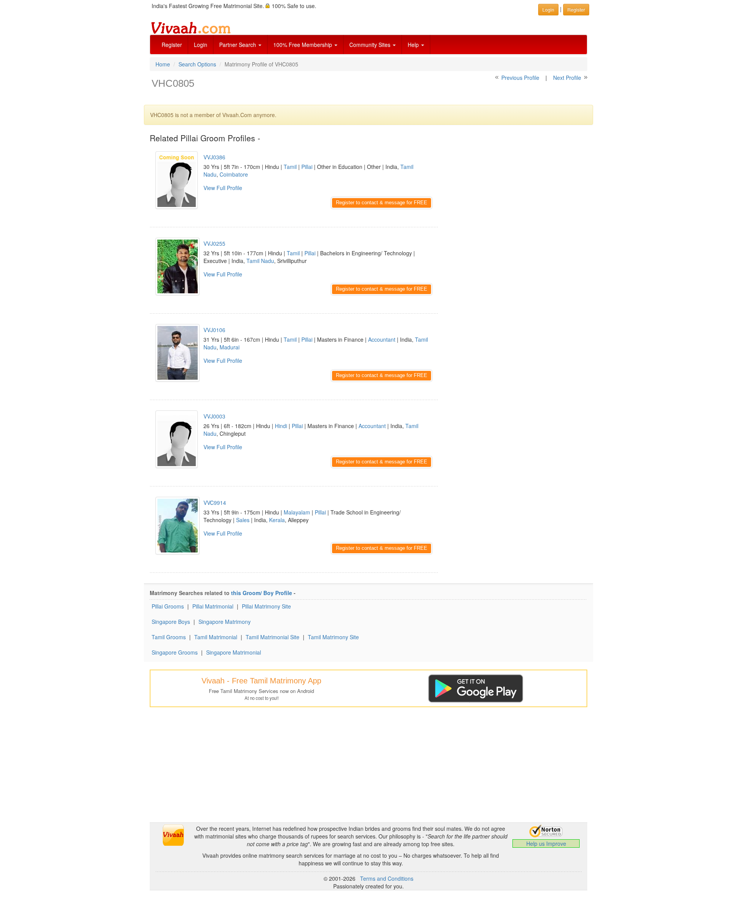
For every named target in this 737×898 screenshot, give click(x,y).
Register (172, 44)
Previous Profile (520, 77)
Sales (243, 520)
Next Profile (567, 77)
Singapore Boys (171, 621)
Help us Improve (546, 843)
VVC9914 (214, 502)
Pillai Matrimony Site (266, 606)
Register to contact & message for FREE (381, 202)
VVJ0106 (214, 330)
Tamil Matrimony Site (333, 637)
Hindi (281, 426)
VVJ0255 (214, 243)
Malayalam (297, 512)
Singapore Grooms (175, 652)
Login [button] (548, 9)
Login (200, 44)
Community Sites (370, 44)
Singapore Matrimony (224, 621)
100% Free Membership (303, 44)
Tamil (290, 166)
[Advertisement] (518, 197)
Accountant (381, 339)
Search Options (197, 64)
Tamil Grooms (169, 637)
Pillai (306, 166)
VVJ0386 (214, 157)
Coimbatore (234, 174)
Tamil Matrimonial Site (272, 637)
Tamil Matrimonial (215, 637)
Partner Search (238, 44)
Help (414, 44)
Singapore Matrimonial (233, 652)
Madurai (230, 347)
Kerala (277, 520)
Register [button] (576, 9)
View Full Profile (222, 188)
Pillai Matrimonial (212, 606)
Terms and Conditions (386, 878)
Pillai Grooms (168, 606)
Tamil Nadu (260, 261)
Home (162, 64)
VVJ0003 (214, 416)
